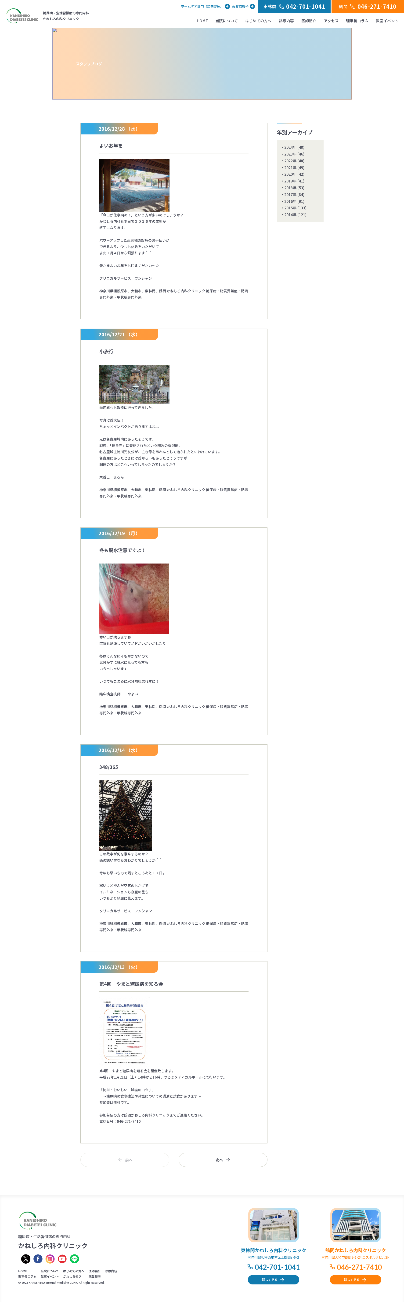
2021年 (290, 167)
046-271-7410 (359, 1267)
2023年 (290, 154)
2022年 (290, 160)
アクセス (331, 20)
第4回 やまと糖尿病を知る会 (131, 983)
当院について (226, 20)
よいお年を (111, 145)
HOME (202, 20)
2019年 (290, 181)
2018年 (290, 187)
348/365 (108, 767)
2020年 (290, 174)
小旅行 (106, 351)
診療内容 (286, 20)
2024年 (290, 147)
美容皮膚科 (240, 6)
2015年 (290, 208)
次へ (219, 1160)
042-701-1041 (277, 1267)
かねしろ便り (72, 1276)
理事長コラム (357, 20)
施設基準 (95, 1276)
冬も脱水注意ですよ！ (122, 550)
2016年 (290, 201)
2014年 (290, 214)
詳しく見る (269, 1279)
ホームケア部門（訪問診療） (202, 6)
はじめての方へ (258, 20)
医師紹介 (308, 20)
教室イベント (387, 20)
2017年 (290, 194)
